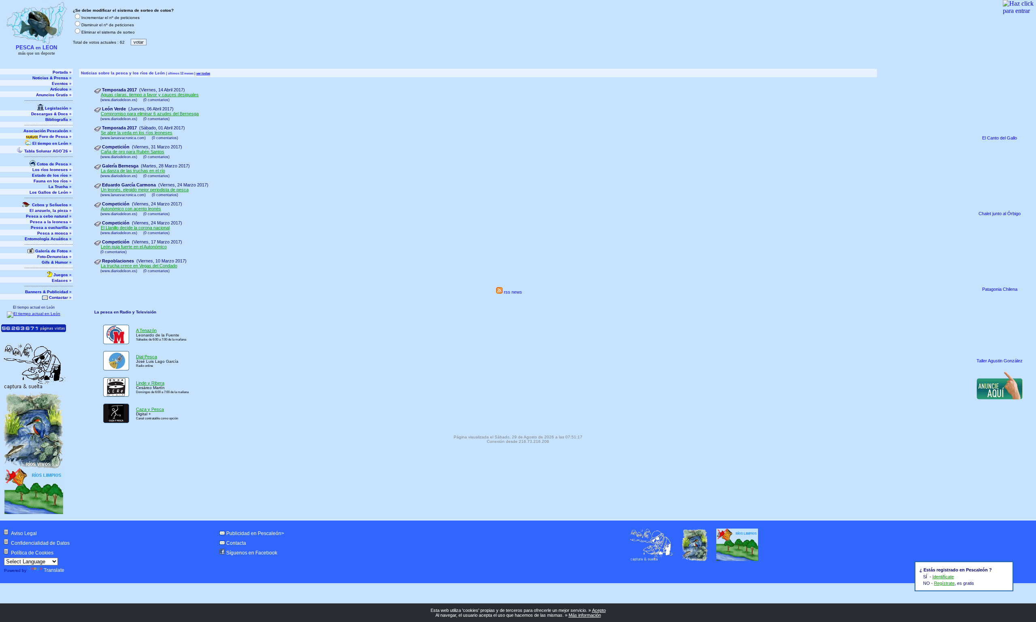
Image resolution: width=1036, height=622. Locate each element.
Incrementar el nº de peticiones (110, 17)
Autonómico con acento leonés (131, 208)
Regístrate (944, 583)
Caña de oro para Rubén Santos (132, 151)
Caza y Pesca (150, 409)
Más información (585, 615)
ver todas (203, 73)
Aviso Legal (24, 533)
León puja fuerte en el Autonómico (134, 246)
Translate (54, 570)
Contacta (236, 543)
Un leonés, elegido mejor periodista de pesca (145, 189)
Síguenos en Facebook (251, 553)
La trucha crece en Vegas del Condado (139, 265)
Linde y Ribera (150, 383)
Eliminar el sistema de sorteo (108, 32)
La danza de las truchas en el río (133, 170)
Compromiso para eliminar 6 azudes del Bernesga (150, 113)
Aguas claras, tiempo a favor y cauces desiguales (150, 94)
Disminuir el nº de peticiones (107, 25)
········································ (48, 100)
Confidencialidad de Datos (40, 543)
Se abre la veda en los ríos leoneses (136, 132)
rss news (512, 292)
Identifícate (943, 576)
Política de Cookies (32, 553)
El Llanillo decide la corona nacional (135, 227)
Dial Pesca (146, 356)
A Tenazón (146, 330)
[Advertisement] (1000, 456)
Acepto (599, 610)
